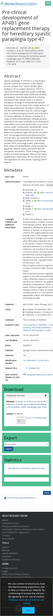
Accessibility (8, 538)
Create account (9, 568)
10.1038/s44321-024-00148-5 (36, 360)
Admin (46, 493)
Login (5, 571)
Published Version (15, 395)
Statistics (6, 556)
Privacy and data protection (16, 526)
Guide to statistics (11, 559)
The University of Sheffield (34, 325)
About (5, 520)
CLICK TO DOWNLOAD (36, 418)
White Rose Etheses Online (15, 574)
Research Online (21, 3)
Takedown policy (10, 523)
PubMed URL (34, 368)
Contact (6, 535)
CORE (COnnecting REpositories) (20, 497)
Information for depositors (16, 532)
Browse (6, 550)
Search (5, 547)
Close (28, 610)
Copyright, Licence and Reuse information (23, 529)
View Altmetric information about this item (26, 468)
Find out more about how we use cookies (26, 601)
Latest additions (10, 553)
